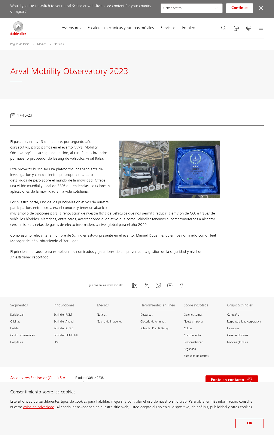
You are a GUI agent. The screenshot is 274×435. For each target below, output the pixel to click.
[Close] (261, 8)
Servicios (168, 28)
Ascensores (71, 28)
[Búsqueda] (223, 28)
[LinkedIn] (134, 285)
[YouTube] (170, 285)
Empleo (188, 28)
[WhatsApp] (236, 28)
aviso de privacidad (38, 407)
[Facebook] (181, 285)
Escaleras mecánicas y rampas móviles (121, 28)
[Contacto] (248, 28)
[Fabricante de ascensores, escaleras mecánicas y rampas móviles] (18, 28)
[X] (146, 285)
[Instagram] (158, 285)
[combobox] (192, 8)
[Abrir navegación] (261, 28)
